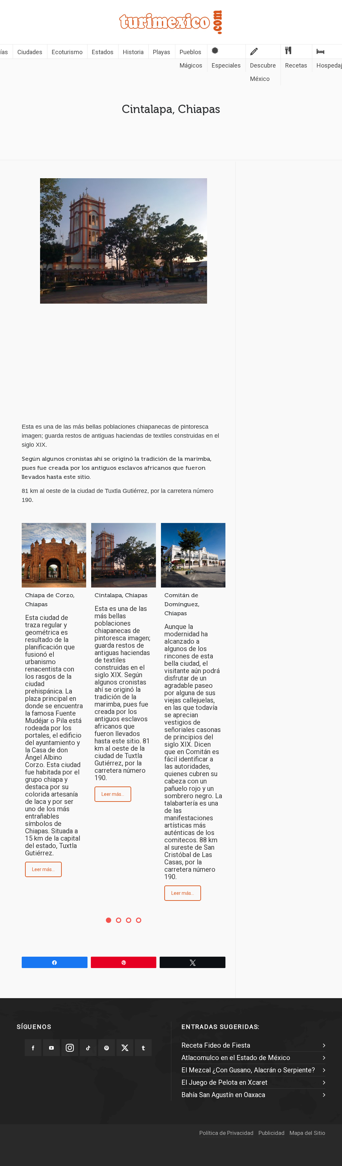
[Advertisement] (123, 369)
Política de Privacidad (226, 1133)
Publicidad (272, 1133)
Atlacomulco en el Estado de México (235, 1058)
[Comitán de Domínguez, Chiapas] (193, 555)
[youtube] (51, 1047)
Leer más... (43, 869)
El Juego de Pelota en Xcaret (224, 1082)
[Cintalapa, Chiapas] (123, 555)
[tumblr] (143, 1047)
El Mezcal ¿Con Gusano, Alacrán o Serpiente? (248, 1070)
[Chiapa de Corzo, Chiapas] (54, 555)
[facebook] (33, 1047)
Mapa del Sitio (307, 1133)
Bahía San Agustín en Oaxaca (223, 1095)
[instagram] (69, 1047)
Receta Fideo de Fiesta (215, 1045)
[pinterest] (106, 1047)
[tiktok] (88, 1047)
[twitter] (125, 1047)
